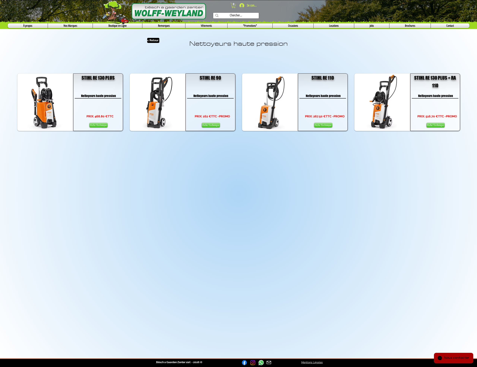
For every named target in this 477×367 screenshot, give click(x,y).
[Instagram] (252, 362)
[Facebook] (244, 362)
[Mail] (269, 362)
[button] (233, 5)
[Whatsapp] (261, 362)
